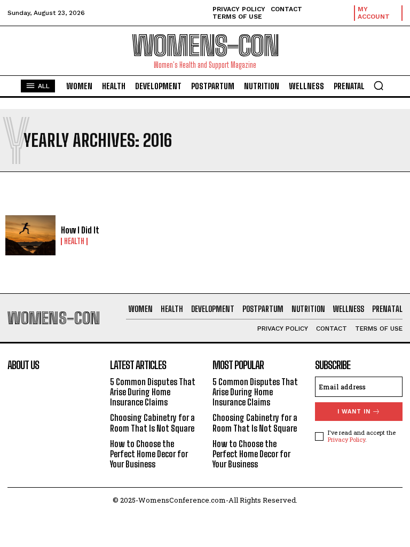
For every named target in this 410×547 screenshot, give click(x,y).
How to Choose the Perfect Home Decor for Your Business (149, 454)
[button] (378, 85)
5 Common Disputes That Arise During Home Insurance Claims (152, 392)
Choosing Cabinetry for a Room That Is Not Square (152, 422)
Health (74, 241)
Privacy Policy (346, 439)
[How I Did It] (30, 235)
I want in (353, 411)
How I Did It (80, 230)
